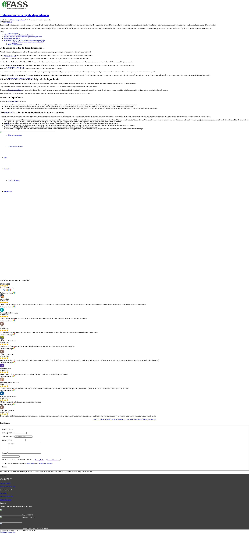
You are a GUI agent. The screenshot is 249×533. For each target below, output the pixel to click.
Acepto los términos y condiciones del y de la (28, 463)
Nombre (5, 429)
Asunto (4, 440)
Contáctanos (13, 44)
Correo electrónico (8, 436)
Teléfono (5, 433)
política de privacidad (45, 463)
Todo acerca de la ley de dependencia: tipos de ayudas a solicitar (24, 40)
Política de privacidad (6, 496)
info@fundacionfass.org (7, 486)
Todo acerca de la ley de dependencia (24, 15)
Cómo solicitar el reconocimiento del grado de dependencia (23, 36)
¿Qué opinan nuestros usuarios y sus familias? (28, 42)
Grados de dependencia (12, 38)
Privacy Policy (39, 460)
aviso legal (30, 463)
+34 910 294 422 (5, 483)
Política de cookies (5, 500)
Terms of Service (52, 460)
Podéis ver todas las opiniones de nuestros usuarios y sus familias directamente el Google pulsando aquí (124, 419)
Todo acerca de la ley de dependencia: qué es (18, 35)
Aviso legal (3, 493)
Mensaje (5, 453)
